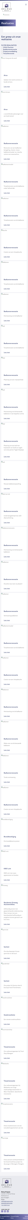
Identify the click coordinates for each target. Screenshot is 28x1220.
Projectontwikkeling (10, 51)
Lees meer (7, 86)
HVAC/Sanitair (8, 47)
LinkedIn (8, 1211)
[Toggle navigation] (26, 4)
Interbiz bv (25, 1218)
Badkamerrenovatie (10, 49)
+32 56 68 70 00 (5, 1205)
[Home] (6, 7)
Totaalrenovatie (8, 53)
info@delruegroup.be (7, 1201)
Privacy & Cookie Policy (15, 1217)
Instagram (5, 1211)
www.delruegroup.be (6, 1203)
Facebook (2, 1211)
